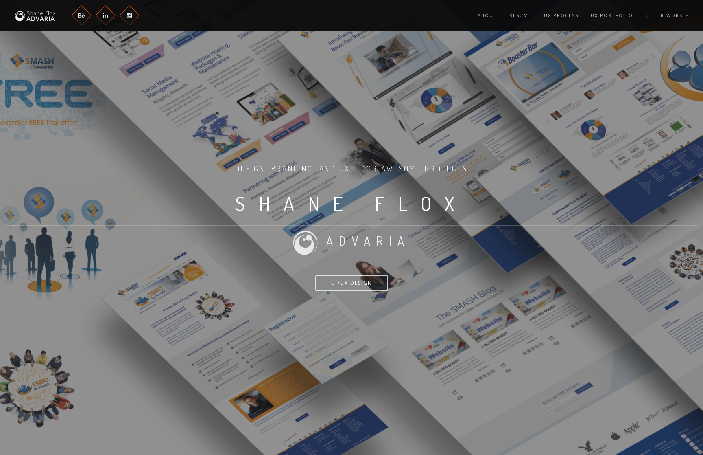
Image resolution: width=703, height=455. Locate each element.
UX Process (561, 15)
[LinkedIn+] (105, 15)
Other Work (665, 15)
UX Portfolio (612, 15)
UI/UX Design (351, 282)
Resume (520, 15)
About (487, 15)
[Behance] (81, 15)
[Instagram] (129, 15)
